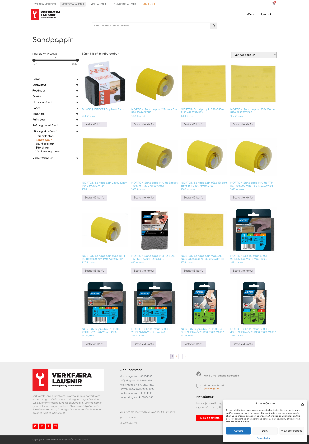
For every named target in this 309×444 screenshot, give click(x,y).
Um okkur (268, 14)
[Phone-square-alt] (35, 426)
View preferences (291, 431)
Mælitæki (39, 113)
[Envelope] (42, 426)
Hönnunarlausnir (124, 4)
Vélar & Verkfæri (45, 4)
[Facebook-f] (48, 426)
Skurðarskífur (45, 143)
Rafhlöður (39, 119)
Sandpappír (44, 140)
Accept (238, 431)
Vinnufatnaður (43, 158)
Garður (37, 96)
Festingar (39, 90)
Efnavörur (39, 84)
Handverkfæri (42, 102)
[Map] (55, 426)
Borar (36, 79)
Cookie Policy (263, 438)
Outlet (148, 4)
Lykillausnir (98, 4)
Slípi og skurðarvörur (47, 131)
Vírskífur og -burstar (50, 151)
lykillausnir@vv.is (211, 389)
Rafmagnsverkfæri (45, 125)
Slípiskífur (42, 147)
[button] (302, 403)
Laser (36, 108)
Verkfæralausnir (73, 4)
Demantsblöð (45, 136)
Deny (265, 431)
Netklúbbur (205, 397)
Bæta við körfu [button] (94, 124)
